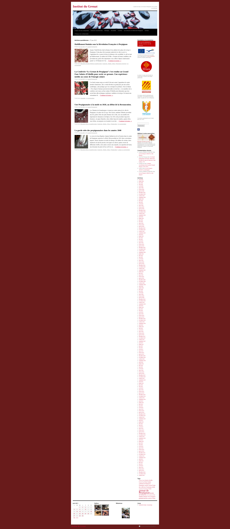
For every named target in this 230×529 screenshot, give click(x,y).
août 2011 (141, 459)
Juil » (77, 517)
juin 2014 (141, 404)
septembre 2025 (142, 197)
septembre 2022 (142, 252)
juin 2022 (141, 255)
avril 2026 (141, 186)
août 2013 (141, 420)
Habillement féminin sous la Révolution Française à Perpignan (101, 44)
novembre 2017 (142, 338)
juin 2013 (141, 423)
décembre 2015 (142, 375)
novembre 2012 (142, 435)
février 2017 (141, 352)
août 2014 (141, 401)
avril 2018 (141, 330)
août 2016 (141, 362)
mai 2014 (141, 406)
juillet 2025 (141, 199)
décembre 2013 (142, 414)
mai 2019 (141, 310)
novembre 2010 (142, 473)
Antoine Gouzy (142, 480)
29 (79, 516)
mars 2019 (141, 313)
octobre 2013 (141, 417)
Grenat (149, 488)
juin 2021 (141, 273)
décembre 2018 (142, 318)
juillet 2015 (141, 383)
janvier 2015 (141, 393)
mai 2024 (141, 221)
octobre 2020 (141, 283)
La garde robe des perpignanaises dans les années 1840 (98, 130)
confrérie (146, 485)
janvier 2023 (141, 245)
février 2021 (141, 276)
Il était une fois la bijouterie (82, 30)
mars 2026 (141, 187)
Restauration (114, 124)
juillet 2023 (141, 236)
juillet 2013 (141, 422)
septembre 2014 (142, 399)
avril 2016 (141, 368)
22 (79, 513)
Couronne (149, 487)
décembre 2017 (142, 336)
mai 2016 (141, 367)
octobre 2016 (141, 359)
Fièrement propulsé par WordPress (148, 526)
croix (153, 487)
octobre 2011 (141, 456)
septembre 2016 (142, 360)
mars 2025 (141, 205)
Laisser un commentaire (124, 150)
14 (77, 511)
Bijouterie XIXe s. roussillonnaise (89, 124)
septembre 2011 (142, 457)
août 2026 (141, 179)
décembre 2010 (142, 472)
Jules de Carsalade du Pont (150, 495)
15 (79, 511)
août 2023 (141, 234)
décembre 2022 (142, 247)
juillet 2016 (141, 363)
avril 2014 (141, 407)
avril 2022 (141, 258)
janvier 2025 (141, 208)
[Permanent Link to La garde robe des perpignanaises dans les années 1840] (81, 148)
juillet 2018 (141, 326)
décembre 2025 (142, 192)
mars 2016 (141, 370)
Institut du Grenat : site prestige (145, 505)
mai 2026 (141, 184)
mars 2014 (141, 409)
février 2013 (141, 430)
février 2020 (141, 296)
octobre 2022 (141, 250)
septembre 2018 (142, 323)
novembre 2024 (142, 212)
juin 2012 (141, 443)
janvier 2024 (141, 226)
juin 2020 (141, 289)
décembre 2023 (142, 228)
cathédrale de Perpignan (145, 483)
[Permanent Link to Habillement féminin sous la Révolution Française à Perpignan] (81, 62)
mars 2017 (141, 351)
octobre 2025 (141, 195)
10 (85, 509)
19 (91, 511)
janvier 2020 (141, 297)
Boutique (106, 30)
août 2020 (141, 286)
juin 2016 (141, 365)
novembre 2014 (142, 396)
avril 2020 (141, 292)
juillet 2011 (141, 460)
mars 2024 (141, 223)
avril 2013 (141, 427)
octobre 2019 (141, 302)
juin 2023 (141, 237)
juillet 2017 (141, 344)
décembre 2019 (142, 299)
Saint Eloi (145, 498)
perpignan (153, 496)
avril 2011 (141, 465)
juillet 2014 (141, 402)
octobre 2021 (141, 268)
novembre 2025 (142, 194)
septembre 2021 (142, 270)
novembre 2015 (142, 376)
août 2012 (141, 439)
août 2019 (141, 305)
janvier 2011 (141, 470)
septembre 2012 (142, 438)
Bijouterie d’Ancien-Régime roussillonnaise (91, 63)
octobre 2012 (141, 436)
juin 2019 (141, 309)
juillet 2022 (141, 254)
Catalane (149, 482)
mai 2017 (141, 347)
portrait (141, 498)
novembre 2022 (142, 249)
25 (88, 513)
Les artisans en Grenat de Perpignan (133, 30)
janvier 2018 (141, 334)
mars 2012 (141, 448)
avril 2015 (141, 388)
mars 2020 (141, 294)
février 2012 (141, 449)
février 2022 (141, 262)
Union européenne (151, 56)
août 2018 (141, 325)
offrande (149, 496)
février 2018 (141, 333)
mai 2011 (141, 464)
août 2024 (141, 216)
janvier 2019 (141, 317)
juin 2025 (141, 200)
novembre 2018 (142, 320)
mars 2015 (141, 389)
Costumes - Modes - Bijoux (108, 63)
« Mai (74, 517)
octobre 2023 (141, 231)
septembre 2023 (142, 233)
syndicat (150, 498)
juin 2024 (141, 220)
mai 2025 (141, 202)
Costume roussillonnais (97, 30)
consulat (150, 485)
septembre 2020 (142, 284)
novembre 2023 (142, 229)
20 (74, 513)
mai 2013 (141, 425)
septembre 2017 (142, 341)
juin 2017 (141, 346)
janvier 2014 (141, 412)
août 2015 (141, 381)
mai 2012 (141, 444)
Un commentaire (90, 98)
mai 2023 (141, 239)
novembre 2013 (142, 415)
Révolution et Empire (121, 63)
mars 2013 (141, 428)
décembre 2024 (142, 210)
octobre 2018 (141, 321)
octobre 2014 (141, 397)
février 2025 (141, 207)
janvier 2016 (141, 373)
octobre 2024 (141, 213)
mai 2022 (141, 257)
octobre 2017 (141, 339)
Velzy (153, 498)
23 (82, 513)
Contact (147, 30)
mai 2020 (141, 291)
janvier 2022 (141, 263)
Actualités (113, 30)
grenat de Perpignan (144, 491)
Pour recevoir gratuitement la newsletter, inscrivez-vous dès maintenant (144, 43)
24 (85, 513)
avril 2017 (141, 349)
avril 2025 (141, 203)
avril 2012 (141, 446)
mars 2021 (141, 275)
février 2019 (141, 315)
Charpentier (141, 485)
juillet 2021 (141, 271)
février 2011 (141, 469)
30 (82, 516)
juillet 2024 (141, 218)
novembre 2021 (142, 267)
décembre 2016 (142, 355)
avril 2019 (141, 312)
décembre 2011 (142, 452)
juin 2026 (141, 182)
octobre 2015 (141, 378)
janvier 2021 (141, 278)
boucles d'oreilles (149, 480)
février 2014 (141, 410)
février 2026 (141, 189)
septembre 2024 (142, 215)
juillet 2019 (141, 307)
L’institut (120, 30)
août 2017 (141, 342)
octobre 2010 (141, 475)
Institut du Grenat (85, 6)
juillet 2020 (141, 288)
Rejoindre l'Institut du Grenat (143, 141)
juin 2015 (141, 385)
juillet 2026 (141, 181)
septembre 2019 (142, 304)
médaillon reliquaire (143, 496)
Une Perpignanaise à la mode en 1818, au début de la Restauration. (103, 104)
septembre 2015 (142, 380)
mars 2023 (141, 242)
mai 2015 (141, 386)
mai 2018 (141, 328)
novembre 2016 (142, 357)
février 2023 (141, 244)
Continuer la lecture (114, 61)
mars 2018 (141, 331)
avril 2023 (141, 241)
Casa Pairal (144, 482)
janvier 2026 (141, 191)
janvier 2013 (141, 431)
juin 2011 (141, 462)
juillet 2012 (141, 441)
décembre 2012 (142, 433)
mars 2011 (141, 467)
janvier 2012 (141, 451)
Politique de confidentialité (81, 34)
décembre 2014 (142, 394)
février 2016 (141, 372)
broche (140, 482)
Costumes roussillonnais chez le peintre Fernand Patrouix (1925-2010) (147, 165)
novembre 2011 (142, 454)
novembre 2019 (142, 300)
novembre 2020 (142, 281)
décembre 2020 (142, 279)
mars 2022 (141, 260)
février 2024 (141, 224)
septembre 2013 (142, 418)
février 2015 (141, 391)
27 (74, 516)
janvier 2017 (141, 354)
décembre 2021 (142, 265)
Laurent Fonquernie (92, 46)
